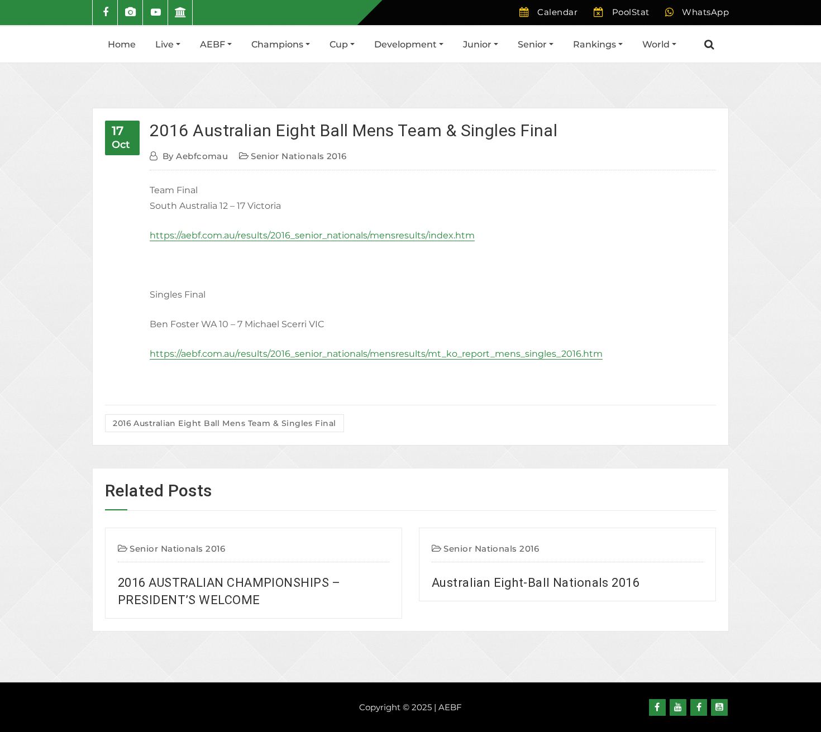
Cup (340, 44)
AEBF (213, 44)
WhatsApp (705, 12)
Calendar (557, 12)
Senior (533, 44)
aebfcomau (195, 156)
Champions (278, 44)
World (657, 44)
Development (406, 44)
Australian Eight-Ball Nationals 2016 (355, 583)
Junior (478, 44)
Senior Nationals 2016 (298, 156)
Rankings (595, 44)
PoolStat (631, 12)
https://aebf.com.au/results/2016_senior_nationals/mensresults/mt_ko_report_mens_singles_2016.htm (376, 353)
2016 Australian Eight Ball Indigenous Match (692, 583)
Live (165, 44)
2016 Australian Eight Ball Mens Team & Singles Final (353, 130)
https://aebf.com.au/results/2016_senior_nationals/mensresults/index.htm (312, 235)
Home (122, 44)
